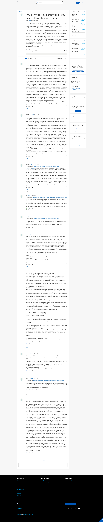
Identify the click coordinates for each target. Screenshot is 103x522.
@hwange (31, 378)
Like (26, 51)
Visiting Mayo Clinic (75, 19)
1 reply (27, 191)
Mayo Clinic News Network (69, 480)
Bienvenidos (78, 145)
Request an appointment (78, 71)
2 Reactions (36, 389)
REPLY (27, 108)
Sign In (83, 2)
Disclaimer (19, 491)
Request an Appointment (70, 503)
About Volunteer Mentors (21, 487)
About (18, 480)
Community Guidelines (20, 489)
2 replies (27, 110)
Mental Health (21, 11)
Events (56, 7)
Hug (32, 51)
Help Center (69, 7)
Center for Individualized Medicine (46, 482)
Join (78, 2)
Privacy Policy (25, 514)
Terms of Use (19, 514)
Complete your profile (78, 131)
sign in (38, 464)
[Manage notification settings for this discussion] (65, 50)
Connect (21, 1)
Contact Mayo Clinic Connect (21, 495)
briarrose (31, 20)
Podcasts (73, 54)
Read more (78, 110)
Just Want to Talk (75, 33)
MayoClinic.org (19, 508)
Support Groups (39, 7)
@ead (33, 168)
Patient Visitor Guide (44, 487)
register (43, 464)
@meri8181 (32, 270)
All (84, 11)
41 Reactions (36, 50)
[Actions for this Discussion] (66, 50)
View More (43, 460)
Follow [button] (83, 14)
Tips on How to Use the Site (78, 119)
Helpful (29, 51)
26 (35, 58)
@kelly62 (31, 164)
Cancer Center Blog (44, 480)
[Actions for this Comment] (66, 105)
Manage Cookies (30, 514)
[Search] (37, 2)
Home (32, 7)
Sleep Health (74, 29)
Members (62, 7)
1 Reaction (35, 370)
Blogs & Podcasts (49, 7)
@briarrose (32, 114)
